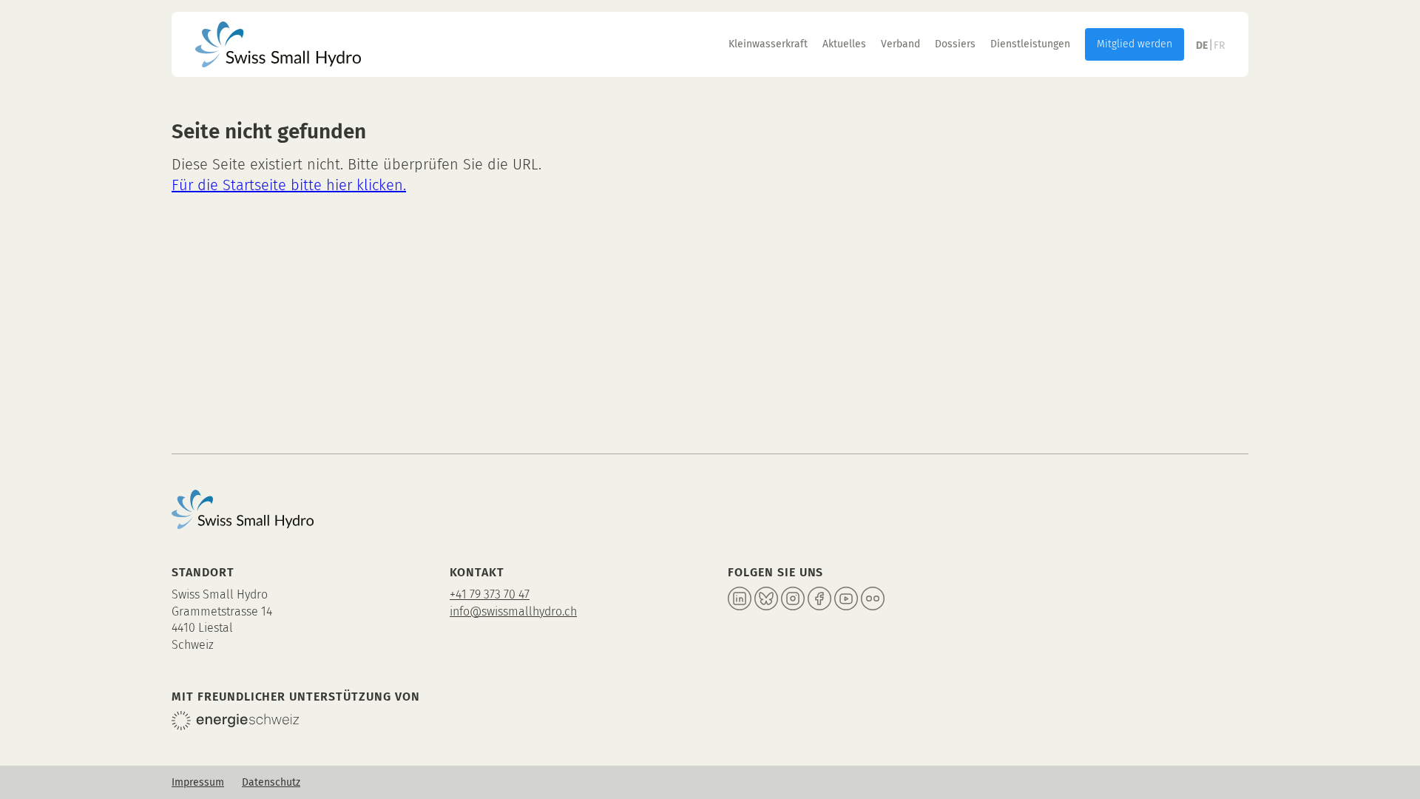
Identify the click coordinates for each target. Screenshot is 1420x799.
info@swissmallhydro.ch (513, 611)
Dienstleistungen (1030, 44)
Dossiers (955, 44)
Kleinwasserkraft (768, 44)
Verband (900, 44)
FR (1219, 45)
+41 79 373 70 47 (490, 594)
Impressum (198, 782)
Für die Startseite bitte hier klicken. (289, 185)
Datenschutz (271, 782)
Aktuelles (844, 44)
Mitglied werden (1134, 44)
